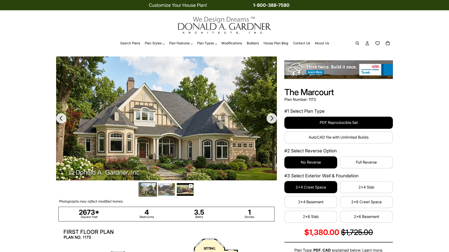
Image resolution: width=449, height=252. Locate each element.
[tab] (147, 189)
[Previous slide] (61, 118)
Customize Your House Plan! (178, 5)
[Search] (357, 43)
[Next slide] (272, 118)
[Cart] (388, 43)
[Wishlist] (377, 43)
